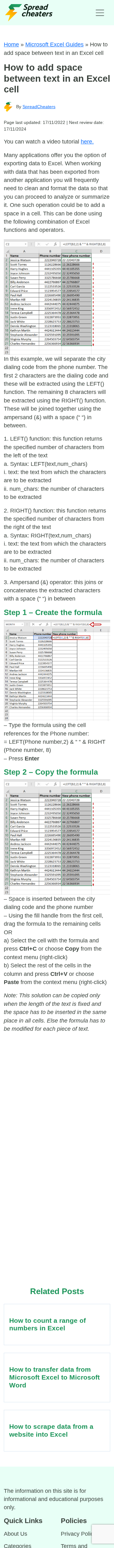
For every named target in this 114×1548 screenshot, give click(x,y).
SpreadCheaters (38, 106)
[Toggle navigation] (100, 12)
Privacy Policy (78, 1534)
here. (87, 141)
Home (11, 44)
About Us (15, 1534)
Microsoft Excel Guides (54, 44)
